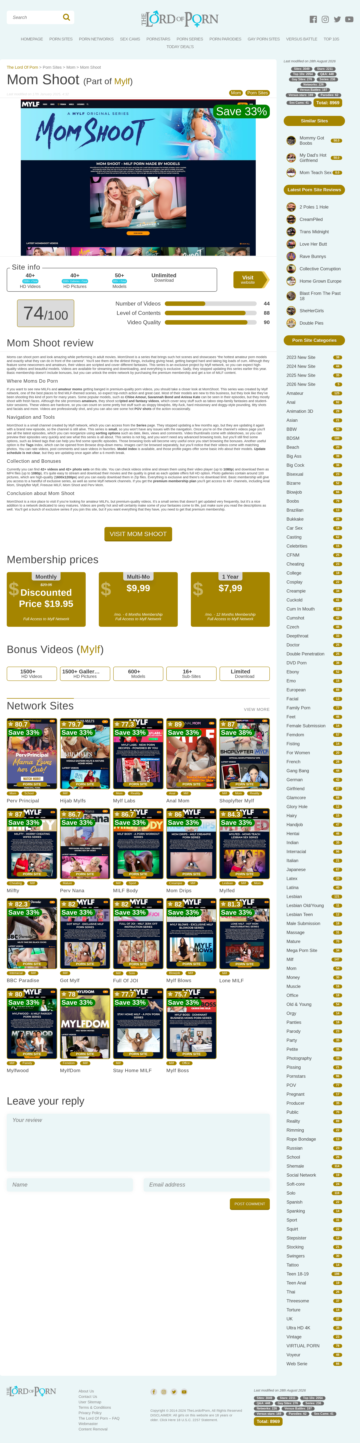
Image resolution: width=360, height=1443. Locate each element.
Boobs (292, 501)
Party (291, 1040)
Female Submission (306, 725)
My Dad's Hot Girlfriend (313, 158)
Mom (70, 67)
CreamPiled (311, 219)
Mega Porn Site (301, 950)
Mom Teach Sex (316, 172)
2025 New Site (300, 375)
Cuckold (294, 599)
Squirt (292, 1228)
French (293, 761)
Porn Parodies (225, 39)
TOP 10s (331, 39)
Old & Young (298, 1004)
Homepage (32, 39)
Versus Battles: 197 (313, 89)
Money (293, 977)
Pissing (293, 1067)
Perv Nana (72, 890)
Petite (292, 1049)
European (296, 689)
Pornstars (158, 39)
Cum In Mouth (300, 608)
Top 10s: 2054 (303, 74)
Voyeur (293, 1354)
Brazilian (294, 510)
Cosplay (294, 581)
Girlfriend (295, 788)
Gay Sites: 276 (302, 79)
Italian (292, 860)
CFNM (292, 555)
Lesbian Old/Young (305, 905)
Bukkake (295, 519)
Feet (291, 716)
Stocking (295, 1246)
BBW (291, 429)
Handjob (294, 824)
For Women (298, 752)
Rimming (295, 1130)
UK (289, 1318)
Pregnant (295, 1094)
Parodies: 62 (329, 95)
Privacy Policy (90, 1413)
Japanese (296, 869)
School (29, 793)
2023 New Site (300, 357)
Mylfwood (18, 1070)
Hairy (291, 815)
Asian (292, 420)
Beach (292, 447)
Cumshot (295, 617)
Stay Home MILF (132, 1070)
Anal (172, 793)
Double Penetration (305, 653)
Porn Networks (96, 39)
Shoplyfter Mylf (236, 800)
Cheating (16, 883)
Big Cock (295, 465)
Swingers (295, 1255)
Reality (135, 793)
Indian (292, 842)
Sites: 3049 (302, 68)
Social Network (301, 1175)
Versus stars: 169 (301, 95)
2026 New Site (300, 384)
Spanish (294, 1201)
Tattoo (292, 1264)
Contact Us (88, 1397)
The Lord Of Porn (22, 67)
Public (292, 1112)
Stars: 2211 (325, 68)
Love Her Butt (313, 244)
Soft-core (295, 1184)
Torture (293, 1309)
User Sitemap (90, 1402)
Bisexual (294, 474)
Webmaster (88, 1424)
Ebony (292, 671)
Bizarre (293, 483)
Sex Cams (130, 39)
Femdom (69, 1063)
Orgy (291, 1013)
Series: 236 (327, 79)
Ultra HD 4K (298, 1327)
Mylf (122, 81)
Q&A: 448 (327, 74)
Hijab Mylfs (73, 800)
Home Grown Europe (320, 281)
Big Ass (294, 456)
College (293, 572)
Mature (67, 883)
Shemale (295, 1166)
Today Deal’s (180, 46)
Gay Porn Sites (264, 39)
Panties (293, 1022)
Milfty (13, 890)
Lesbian (227, 883)
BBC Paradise (23, 980)
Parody (27, 1063)
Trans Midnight (314, 231)
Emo (291, 680)
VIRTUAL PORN (303, 1345)
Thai (290, 1291)
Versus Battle (301, 39)
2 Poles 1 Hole (314, 206)
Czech (292, 626)
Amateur (294, 393)
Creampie (175, 883)
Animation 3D (299, 411)
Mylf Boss (177, 1070)
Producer (295, 1103)
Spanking (295, 1210)
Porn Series (190, 39)
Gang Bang (297, 770)
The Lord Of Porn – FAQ (99, 1418)
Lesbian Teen (299, 914)
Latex (291, 878)
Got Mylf (70, 980)
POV (291, 1085)
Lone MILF (231, 980)
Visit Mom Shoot (138, 533)
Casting (294, 537)
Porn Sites (61, 39)
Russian (294, 1148)
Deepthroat (297, 635)
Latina (292, 887)
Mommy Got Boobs (312, 140)
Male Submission (303, 923)
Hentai (292, 833)
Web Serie (296, 1363)
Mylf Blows (178, 980)
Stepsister (296, 1237)
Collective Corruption (320, 268)
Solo (132, 973)
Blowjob (174, 973)
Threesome (297, 1300)
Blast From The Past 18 (320, 296)
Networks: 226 (313, 84)
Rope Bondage (301, 1139)
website (248, 280)
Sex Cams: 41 (299, 102)
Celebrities (296, 546)
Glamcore (296, 797)
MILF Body (125, 890)
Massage (295, 932)
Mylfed (227, 890)
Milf (65, 793)
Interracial (16, 973)
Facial (292, 698)
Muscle (293, 986)
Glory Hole (297, 806)
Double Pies (311, 323)
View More (257, 709)
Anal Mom (178, 800)
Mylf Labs (124, 800)
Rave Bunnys (313, 256)
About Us (86, 1391)
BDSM (292, 438)
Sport (132, 883)
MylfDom (70, 1070)
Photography (299, 1058)
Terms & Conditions (95, 1407)
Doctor (293, 644)
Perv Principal (23, 800)
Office (186, 1063)
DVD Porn (296, 662)
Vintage (294, 1336)
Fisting (293, 743)
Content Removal (93, 1429)
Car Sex (294, 528)
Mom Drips (179, 890)
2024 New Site (300, 366)
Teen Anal (296, 1282)
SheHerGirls (312, 310)
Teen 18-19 (297, 1273)
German (294, 779)
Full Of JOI (125, 980)
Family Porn (298, 707)
